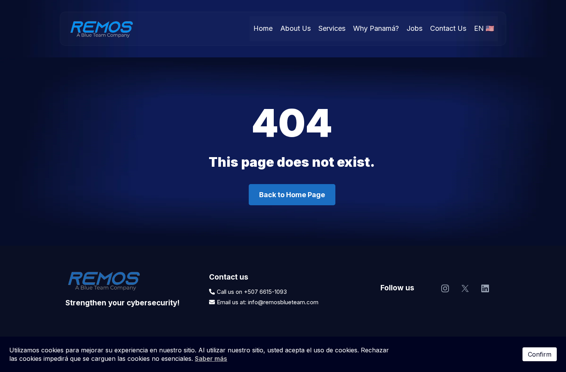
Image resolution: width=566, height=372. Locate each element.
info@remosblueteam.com (283, 302)
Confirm (539, 354)
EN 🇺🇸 (484, 28)
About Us (295, 28)
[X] (465, 288)
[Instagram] (445, 288)
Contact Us (448, 28)
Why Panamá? (376, 28)
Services (331, 28)
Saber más (211, 358)
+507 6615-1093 (265, 291)
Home (263, 28)
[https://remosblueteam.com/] (101, 28)
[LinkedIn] (485, 288)
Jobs (414, 28)
